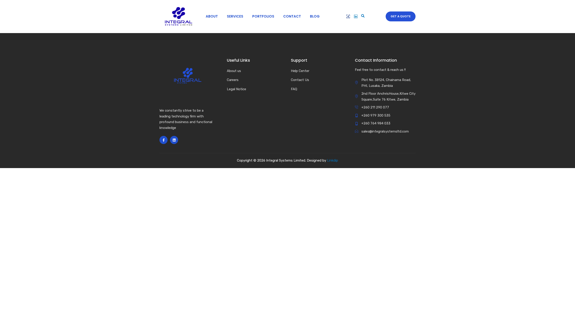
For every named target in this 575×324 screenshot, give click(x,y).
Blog (315, 16)
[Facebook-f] (163, 140)
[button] (362, 16)
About (212, 16)
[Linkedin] (356, 16)
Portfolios (263, 16)
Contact (292, 16)
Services (235, 16)
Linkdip (332, 160)
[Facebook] (348, 16)
